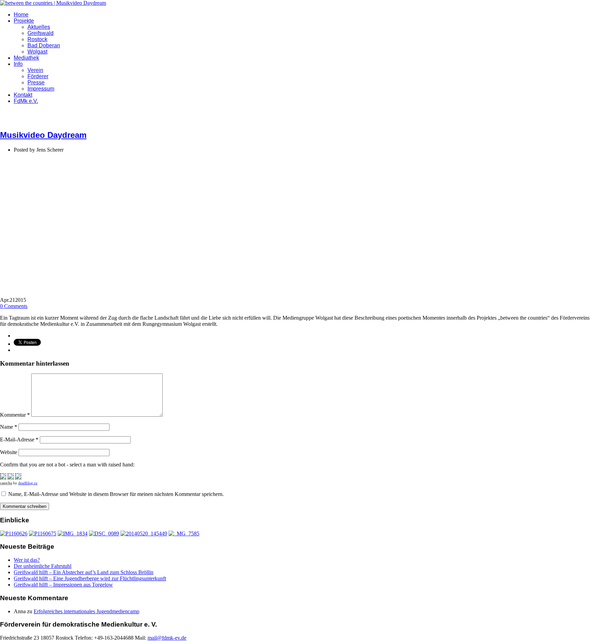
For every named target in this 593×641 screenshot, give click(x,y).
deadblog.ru (27, 483)
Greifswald (40, 33)
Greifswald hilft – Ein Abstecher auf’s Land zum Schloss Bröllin (83, 572)
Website (8, 452)
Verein (35, 70)
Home (21, 14)
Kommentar (15, 415)
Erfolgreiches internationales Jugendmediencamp (86, 611)
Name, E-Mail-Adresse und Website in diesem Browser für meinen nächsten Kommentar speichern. (116, 494)
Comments (13, 306)
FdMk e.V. (26, 101)
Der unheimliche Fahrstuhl (42, 566)
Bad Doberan (43, 45)
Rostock (37, 39)
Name (8, 427)
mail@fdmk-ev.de (167, 638)
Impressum (40, 89)
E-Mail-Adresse (19, 439)
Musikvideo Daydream (43, 135)
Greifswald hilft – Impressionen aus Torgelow (63, 584)
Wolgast (37, 52)
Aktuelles (38, 27)
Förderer (37, 76)
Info (18, 64)
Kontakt (23, 95)
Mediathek (26, 58)
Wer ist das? (27, 560)
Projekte (24, 21)
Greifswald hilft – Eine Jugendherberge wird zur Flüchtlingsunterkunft (90, 578)
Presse (36, 82)
